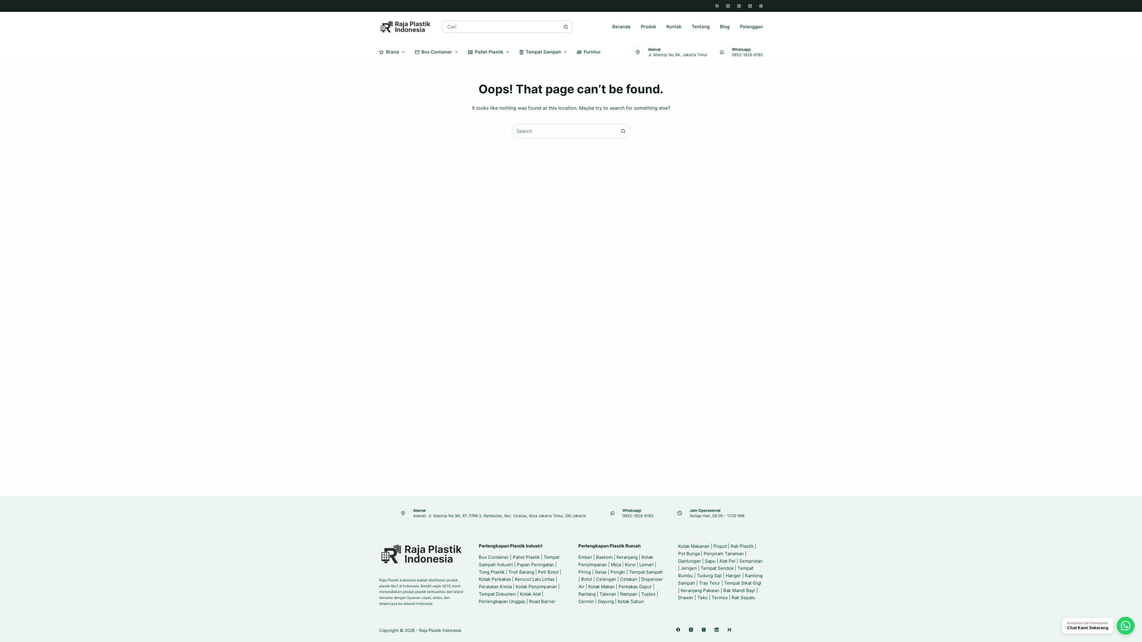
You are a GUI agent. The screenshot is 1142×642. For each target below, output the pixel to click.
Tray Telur (709, 583)
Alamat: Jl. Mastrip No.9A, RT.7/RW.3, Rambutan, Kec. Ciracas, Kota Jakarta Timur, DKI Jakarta (499, 515)
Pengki (618, 572)
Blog (725, 26)
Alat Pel (727, 561)
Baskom (604, 557)
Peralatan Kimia (495, 586)
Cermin (586, 601)
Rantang (587, 594)
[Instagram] (739, 6)
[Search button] (566, 26)
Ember (585, 557)
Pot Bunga (689, 553)
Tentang (701, 26)
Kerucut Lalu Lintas (535, 579)
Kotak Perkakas (495, 579)
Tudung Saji (709, 575)
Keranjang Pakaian (700, 590)
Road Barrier (542, 601)
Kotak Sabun (631, 601)
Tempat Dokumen (497, 594)
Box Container (436, 52)
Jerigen (689, 568)
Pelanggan (751, 26)
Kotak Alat (530, 594)
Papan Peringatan (535, 564)
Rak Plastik (742, 546)
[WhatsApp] (761, 6)
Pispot (720, 546)
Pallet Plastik (489, 52)
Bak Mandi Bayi (739, 590)
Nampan (628, 594)
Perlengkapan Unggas (502, 601)
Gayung (606, 601)
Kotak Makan (601, 586)
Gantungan (689, 561)
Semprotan (751, 561)
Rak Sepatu (743, 597)
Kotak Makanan (694, 546)
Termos (720, 597)
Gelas (601, 572)
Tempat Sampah (543, 52)
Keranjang (627, 557)
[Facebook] (717, 6)
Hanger (733, 575)
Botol (586, 579)
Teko (702, 597)
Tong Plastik (492, 572)
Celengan (606, 579)
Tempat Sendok (717, 568)
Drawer (686, 597)
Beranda (621, 26)
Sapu (710, 561)
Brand (392, 52)
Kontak (673, 26)
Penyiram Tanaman (724, 553)
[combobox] (501, 27)
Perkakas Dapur (635, 586)
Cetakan (628, 579)
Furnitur (592, 52)
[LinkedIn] (717, 630)
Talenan (608, 594)
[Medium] (729, 630)
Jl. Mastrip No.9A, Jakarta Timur (678, 54)
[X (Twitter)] (728, 6)
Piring (584, 572)
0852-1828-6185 (747, 54)
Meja (616, 564)
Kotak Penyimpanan (536, 586)
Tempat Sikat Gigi (742, 583)
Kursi (630, 564)
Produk (648, 26)
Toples (648, 594)
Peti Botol (548, 572)
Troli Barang (521, 572)
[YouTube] (750, 6)
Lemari (646, 564)
